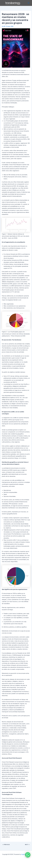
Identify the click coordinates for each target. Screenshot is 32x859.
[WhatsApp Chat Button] (27, 854)
